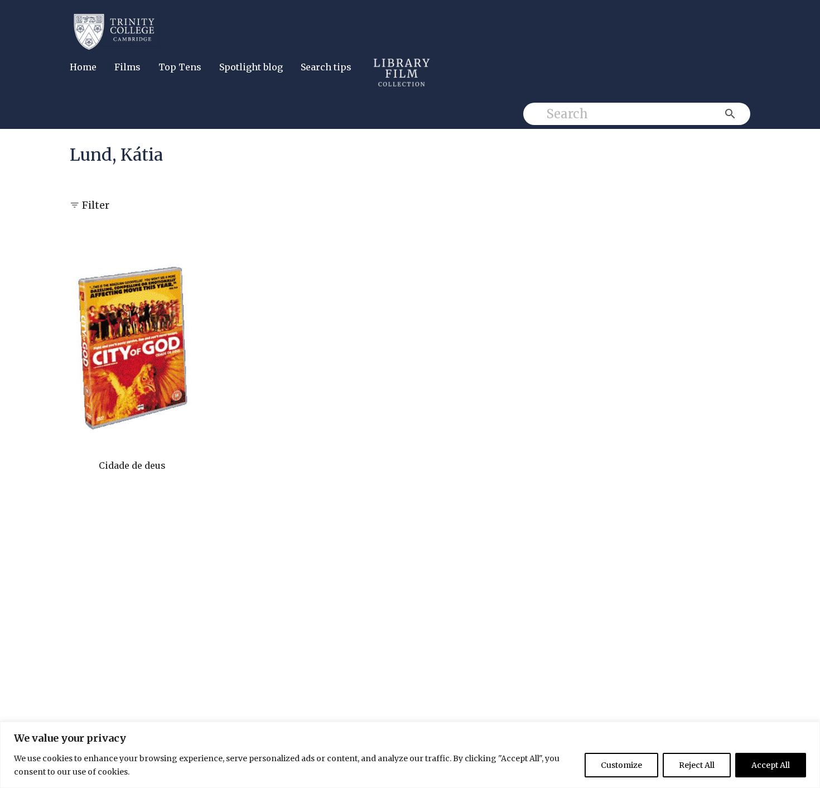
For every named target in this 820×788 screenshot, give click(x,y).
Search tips (326, 67)
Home (83, 67)
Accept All (770, 765)
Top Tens (179, 67)
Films (127, 67)
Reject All (697, 765)
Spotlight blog (251, 67)
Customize (621, 765)
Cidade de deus (132, 465)
